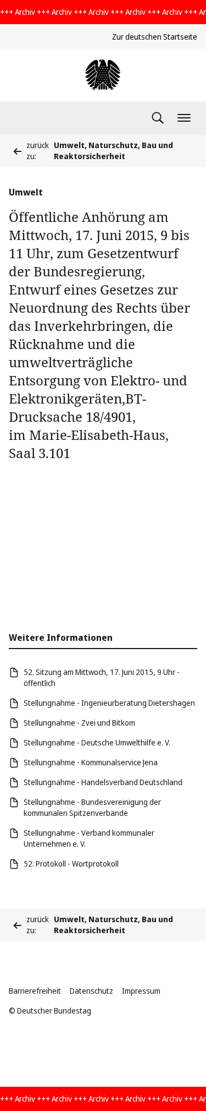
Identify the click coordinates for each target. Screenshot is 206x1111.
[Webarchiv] (102, 74)
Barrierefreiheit (35, 990)
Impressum (141, 990)
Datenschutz (91, 990)
